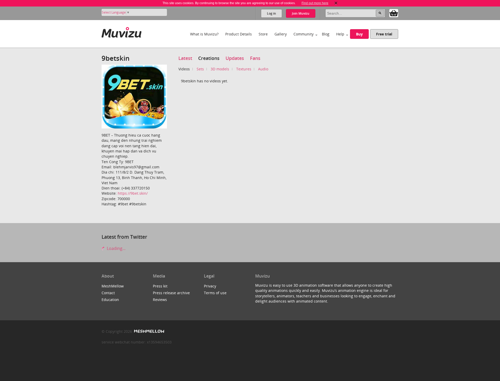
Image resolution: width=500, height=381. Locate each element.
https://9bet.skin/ (133, 193)
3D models (220, 68)
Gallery (280, 34)
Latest (185, 58)
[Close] (336, 3)
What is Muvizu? (204, 34)
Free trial (384, 34)
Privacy (210, 286)
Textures (243, 68)
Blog (325, 34)
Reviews (160, 299)
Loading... (116, 248)
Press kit (160, 286)
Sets (200, 68)
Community (303, 34)
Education (110, 299)
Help (340, 34)
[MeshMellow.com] (148, 331)
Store (263, 34)
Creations (209, 58)
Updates (235, 58)
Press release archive (171, 292)
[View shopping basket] (393, 13)
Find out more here (315, 3)
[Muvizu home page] (121, 31)
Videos (184, 68)
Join (300, 13)
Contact (108, 292)
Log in (271, 13)
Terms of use (215, 292)
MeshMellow (113, 286)
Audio (263, 68)
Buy (359, 34)
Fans (255, 58)
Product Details (238, 34)
